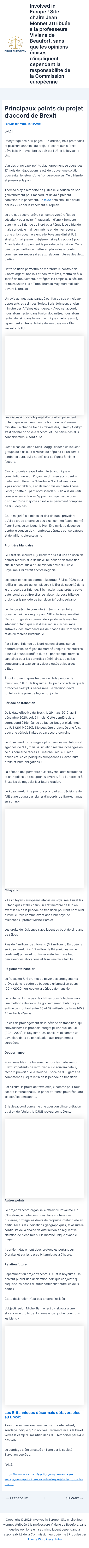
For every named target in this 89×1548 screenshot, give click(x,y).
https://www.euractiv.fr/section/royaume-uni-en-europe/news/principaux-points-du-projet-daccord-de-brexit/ (44, 1479)
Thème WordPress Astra (45, 1539)
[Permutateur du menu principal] (80, 44)
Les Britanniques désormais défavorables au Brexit (42, 1414)
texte (47, 200)
